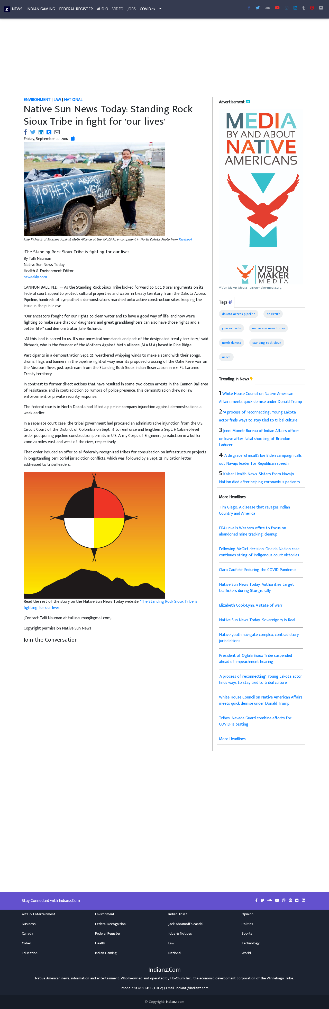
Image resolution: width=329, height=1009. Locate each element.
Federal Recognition (110, 924)
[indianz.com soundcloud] (267, 8)
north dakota (231, 343)
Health (100, 943)
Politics (247, 924)
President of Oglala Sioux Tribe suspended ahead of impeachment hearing (255, 658)
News (17, 9)
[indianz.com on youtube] (277, 8)
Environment (104, 914)
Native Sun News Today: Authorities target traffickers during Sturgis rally (256, 587)
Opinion (247, 914)
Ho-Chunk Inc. (180, 978)
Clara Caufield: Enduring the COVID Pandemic (257, 569)
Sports (247, 933)
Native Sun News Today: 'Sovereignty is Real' (257, 620)
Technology (251, 943)
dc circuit (273, 314)
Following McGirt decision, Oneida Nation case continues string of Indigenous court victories (259, 552)
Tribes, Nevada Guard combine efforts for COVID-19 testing (255, 721)
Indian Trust (177, 914)
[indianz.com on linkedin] (303, 901)
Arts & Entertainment (38, 914)
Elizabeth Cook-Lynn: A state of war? (250, 605)
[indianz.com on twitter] (263, 901)
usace (226, 357)
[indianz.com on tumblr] (303, 8)
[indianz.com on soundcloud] (270, 901)
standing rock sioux (266, 343)
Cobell (26, 943)
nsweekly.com (35, 277)
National (174, 953)
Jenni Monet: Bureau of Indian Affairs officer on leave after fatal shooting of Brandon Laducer (259, 438)
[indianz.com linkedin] (295, 8)
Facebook (185, 239)
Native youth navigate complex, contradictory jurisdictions (259, 637)
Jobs (131, 9)
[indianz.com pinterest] (312, 8)
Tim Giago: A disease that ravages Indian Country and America (254, 510)
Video (117, 9)
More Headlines (232, 739)
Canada (27, 933)
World (246, 953)
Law (171, 943)
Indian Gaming (40, 9)
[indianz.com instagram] (286, 8)
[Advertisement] (164, 59)
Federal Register (76, 9)
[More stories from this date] (73, 138)
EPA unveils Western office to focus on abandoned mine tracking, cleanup (252, 531)
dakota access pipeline (238, 314)
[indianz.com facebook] (249, 8)
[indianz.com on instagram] (284, 901)
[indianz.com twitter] (257, 8)
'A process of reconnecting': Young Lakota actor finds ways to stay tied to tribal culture (260, 679)
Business (29, 924)
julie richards (231, 328)
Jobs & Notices (180, 933)
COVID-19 (147, 9)
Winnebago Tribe (280, 978)
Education (30, 953)
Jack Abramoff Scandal (185, 924)
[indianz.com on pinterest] (291, 901)
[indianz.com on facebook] (257, 901)
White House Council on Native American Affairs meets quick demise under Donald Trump (261, 700)
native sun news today (268, 328)
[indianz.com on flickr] (321, 8)
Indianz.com (175, 1002)
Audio (102, 9)
